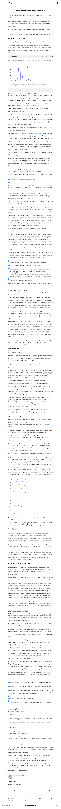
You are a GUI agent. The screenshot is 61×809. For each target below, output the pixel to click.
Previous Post (12, 790)
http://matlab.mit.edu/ (35, 42)
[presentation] (37, 148)
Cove (52, 786)
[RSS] (58, 805)
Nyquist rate (29, 435)
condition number (13, 236)
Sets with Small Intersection (14, 798)
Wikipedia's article (47, 391)
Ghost (8, 805)
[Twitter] (56, 805)
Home (19, 3)
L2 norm (23, 85)
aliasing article (13, 450)
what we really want (38, 133)
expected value (48, 185)
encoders (29, 262)
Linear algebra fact (28, 798)
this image (36, 448)
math (36, 12)
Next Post (49, 790)
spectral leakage (37, 457)
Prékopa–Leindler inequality (45, 798)
